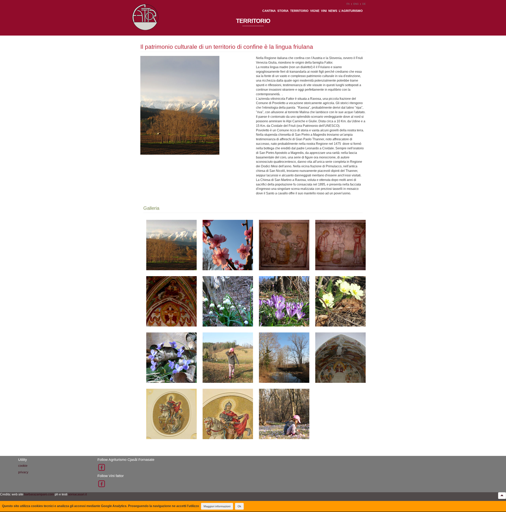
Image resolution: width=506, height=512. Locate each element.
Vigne (314, 10)
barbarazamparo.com (39, 494)
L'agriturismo (351, 10)
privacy (23, 472)
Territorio (299, 10)
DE (364, 4)
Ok (239, 506)
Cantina (269, 10)
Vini (324, 10)
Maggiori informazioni (217, 506)
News (332, 10)
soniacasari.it (77, 494)
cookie (22, 465)
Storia (283, 10)
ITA (348, 4)
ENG (356, 4)
